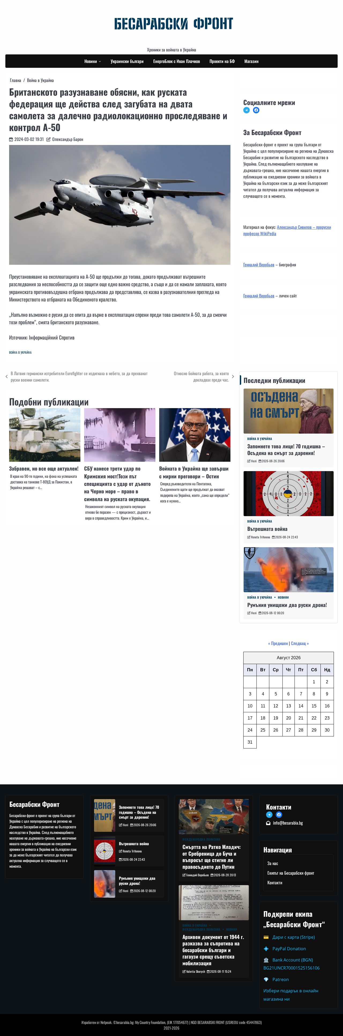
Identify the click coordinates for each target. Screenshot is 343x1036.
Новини (90, 61)
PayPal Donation (289, 949)
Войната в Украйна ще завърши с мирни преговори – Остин (194, 471)
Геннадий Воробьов (258, 264)
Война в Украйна (20, 352)
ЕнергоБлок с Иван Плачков (176, 61)
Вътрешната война (267, 528)
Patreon (281, 979)
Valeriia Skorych (195, 971)
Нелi (254, 461)
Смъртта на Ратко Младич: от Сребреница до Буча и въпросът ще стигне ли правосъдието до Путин (211, 856)
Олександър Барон (67, 139)
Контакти (252, 349)
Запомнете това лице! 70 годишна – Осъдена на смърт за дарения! (286, 449)
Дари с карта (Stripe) (294, 937)
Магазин (251, 61)
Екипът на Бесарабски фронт (290, 873)
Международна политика (201, 839)
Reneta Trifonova (260, 537)
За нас (272, 863)
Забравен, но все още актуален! (44, 468)
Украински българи (127, 61)
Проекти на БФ (222, 61)
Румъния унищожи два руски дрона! (287, 604)
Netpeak (105, 1022)
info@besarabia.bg (288, 822)
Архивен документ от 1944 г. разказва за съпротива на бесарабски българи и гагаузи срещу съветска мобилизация (213, 950)
